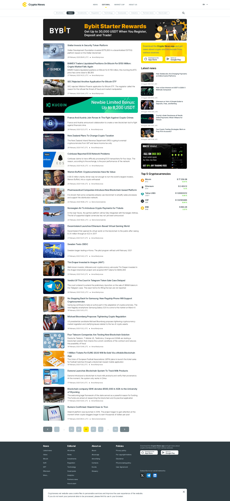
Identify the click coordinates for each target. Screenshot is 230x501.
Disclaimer (120, 459)
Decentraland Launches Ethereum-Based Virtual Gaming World (98, 226)
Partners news (148, 13)
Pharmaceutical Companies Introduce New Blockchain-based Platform (102, 190)
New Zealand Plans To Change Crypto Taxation (90, 135)
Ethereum (46, 471)
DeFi (44, 463)
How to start (163, 13)
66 (86, 429)
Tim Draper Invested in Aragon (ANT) (85, 262)
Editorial (106, 5)
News (95, 5)
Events (94, 467)
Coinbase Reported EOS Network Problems (88, 153)
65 (79, 429)
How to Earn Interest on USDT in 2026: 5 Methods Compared (171, 89)
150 (115, 429)
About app (95, 455)
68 (101, 429)
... (64, 429)
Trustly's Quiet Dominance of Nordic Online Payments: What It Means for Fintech (169, 117)
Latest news (47, 450)
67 (93, 429)
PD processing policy (123, 463)
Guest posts (122, 13)
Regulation (95, 13)
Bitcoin (45, 459)
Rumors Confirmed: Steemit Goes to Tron (87, 407)
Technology (108, 13)
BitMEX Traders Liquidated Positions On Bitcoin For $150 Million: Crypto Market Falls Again (99, 65)
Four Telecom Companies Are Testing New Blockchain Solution (98, 334)
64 (71, 429)
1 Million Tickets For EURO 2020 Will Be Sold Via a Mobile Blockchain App (101, 354)
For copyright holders (123, 455)
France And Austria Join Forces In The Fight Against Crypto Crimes (100, 117)
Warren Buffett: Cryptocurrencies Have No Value (91, 172)
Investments (82, 13)
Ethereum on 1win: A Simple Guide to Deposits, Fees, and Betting (169, 102)
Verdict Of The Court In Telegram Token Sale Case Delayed (96, 280)
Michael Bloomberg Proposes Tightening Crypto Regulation (96, 316)
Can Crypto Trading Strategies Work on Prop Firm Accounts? (170, 130)
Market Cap (119, 5)
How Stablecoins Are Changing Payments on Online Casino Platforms (171, 75)
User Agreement (122, 467)
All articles (59, 13)
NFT (44, 467)
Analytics (134, 13)
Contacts (95, 463)
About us (133, 5)
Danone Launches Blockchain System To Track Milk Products (97, 370)
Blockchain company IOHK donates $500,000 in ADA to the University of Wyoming (102, 390)
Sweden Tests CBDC (77, 244)
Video (45, 455)
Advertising (96, 459)
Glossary (95, 471)
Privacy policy (121, 450)
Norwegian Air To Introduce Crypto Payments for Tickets (95, 208)
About (94, 450)
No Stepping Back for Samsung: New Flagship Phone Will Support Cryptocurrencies (99, 300)
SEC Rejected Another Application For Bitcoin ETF (91, 81)
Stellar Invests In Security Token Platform (87, 45)
